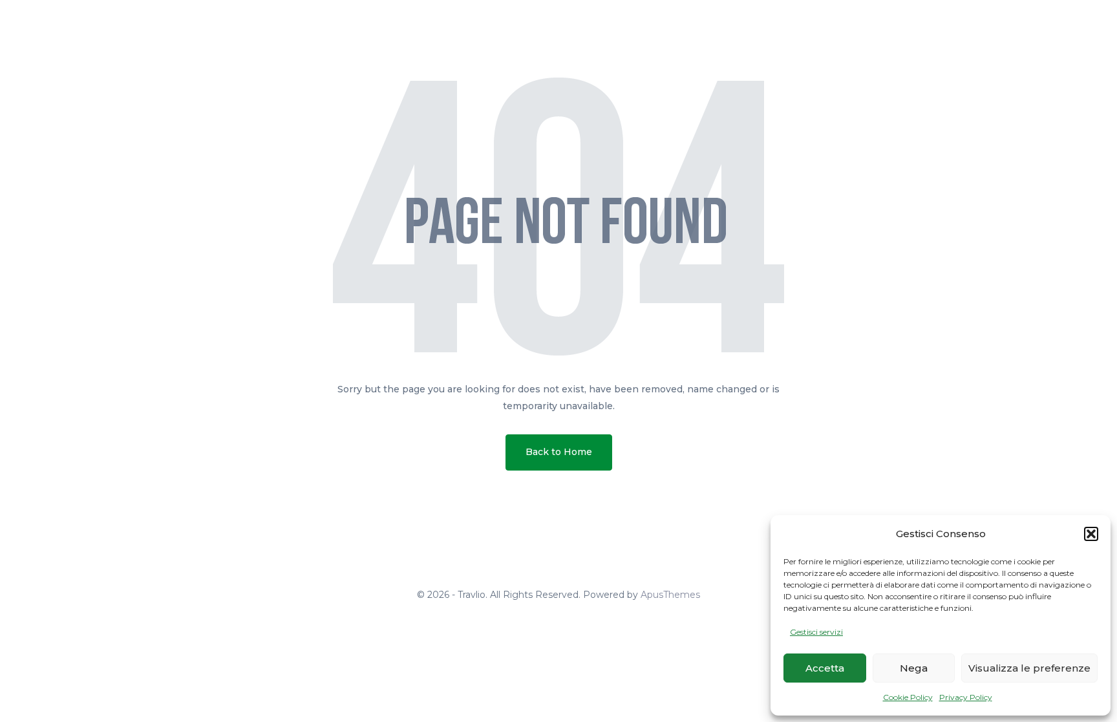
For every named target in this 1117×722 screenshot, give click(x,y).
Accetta (824, 668)
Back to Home (559, 452)
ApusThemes (670, 594)
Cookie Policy (908, 697)
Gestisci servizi (816, 632)
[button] (1091, 533)
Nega (914, 668)
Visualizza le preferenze (1029, 668)
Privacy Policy (965, 697)
